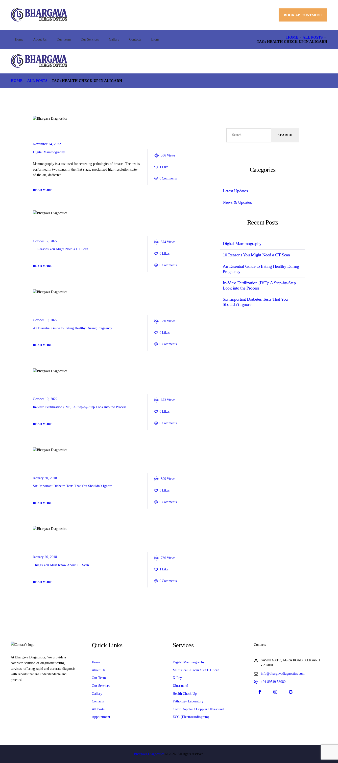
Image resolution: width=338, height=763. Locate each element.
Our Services (101, 686)
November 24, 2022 (47, 144)
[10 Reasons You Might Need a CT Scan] (40, 213)
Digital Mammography (49, 152)
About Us (98, 670)
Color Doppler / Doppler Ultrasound (198, 709)
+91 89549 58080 (273, 682)
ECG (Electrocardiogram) (191, 717)
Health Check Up (185, 694)
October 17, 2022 (45, 241)
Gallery (97, 694)
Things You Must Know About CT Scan (61, 565)
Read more (42, 190)
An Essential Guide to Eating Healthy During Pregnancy (72, 328)
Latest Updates (54, 133)
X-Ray (177, 678)
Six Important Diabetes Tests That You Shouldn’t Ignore (72, 486)
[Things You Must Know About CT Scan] (40, 529)
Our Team (99, 678)
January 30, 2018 (45, 478)
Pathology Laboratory (188, 701)
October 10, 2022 (45, 320)
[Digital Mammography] (40, 118)
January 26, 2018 (45, 557)
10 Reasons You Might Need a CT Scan (60, 249)
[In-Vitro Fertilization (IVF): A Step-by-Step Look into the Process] (40, 371)
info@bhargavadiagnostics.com (283, 673)
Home (292, 37)
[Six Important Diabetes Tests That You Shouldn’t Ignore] (40, 450)
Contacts (98, 701)
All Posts (313, 37)
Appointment (101, 717)
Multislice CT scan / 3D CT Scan (196, 670)
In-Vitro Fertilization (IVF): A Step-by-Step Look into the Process (79, 407)
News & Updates (55, 464)
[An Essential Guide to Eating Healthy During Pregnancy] (40, 292)
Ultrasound (180, 686)
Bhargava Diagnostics (149, 754)
